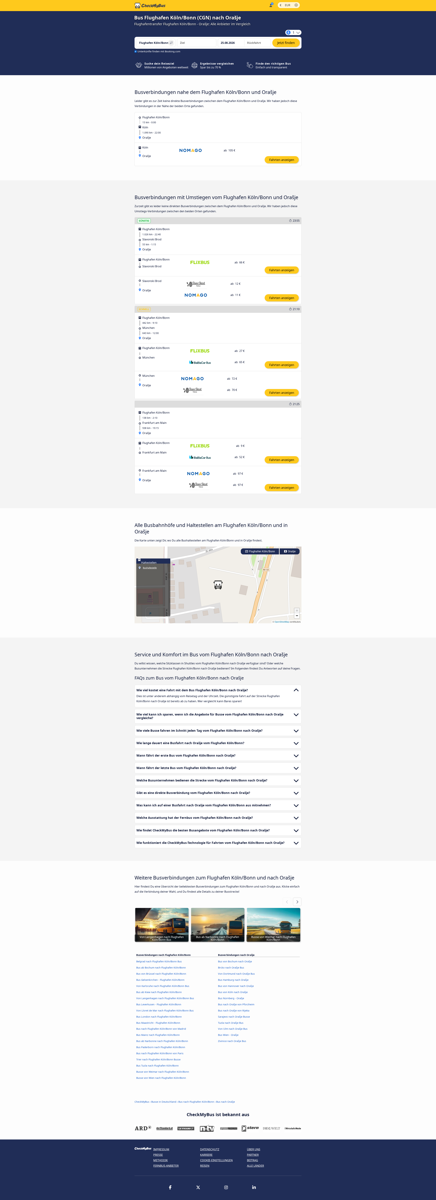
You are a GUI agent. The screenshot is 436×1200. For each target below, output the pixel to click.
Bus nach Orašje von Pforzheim (236, 1004)
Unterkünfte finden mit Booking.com (158, 51)
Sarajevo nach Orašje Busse (234, 1016)
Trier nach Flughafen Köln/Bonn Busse (158, 1059)
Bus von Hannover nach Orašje (236, 986)
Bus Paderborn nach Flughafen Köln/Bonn (160, 1047)
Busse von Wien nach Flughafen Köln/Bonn (161, 1077)
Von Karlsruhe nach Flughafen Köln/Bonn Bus (162, 986)
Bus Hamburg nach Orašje (233, 979)
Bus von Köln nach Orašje (233, 992)
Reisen (204, 1166)
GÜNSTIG (144, 220)
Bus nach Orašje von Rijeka (233, 1010)
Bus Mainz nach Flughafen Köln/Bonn (158, 1035)
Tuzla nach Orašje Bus (230, 1022)
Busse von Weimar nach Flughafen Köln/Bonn (162, 1071)
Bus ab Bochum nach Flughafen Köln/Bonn (161, 967)
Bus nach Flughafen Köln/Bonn (196, 1101)
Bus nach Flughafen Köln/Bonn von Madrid (161, 1028)
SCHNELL (144, 309)
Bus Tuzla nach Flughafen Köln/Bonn (157, 1065)
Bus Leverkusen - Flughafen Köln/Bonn (158, 1004)
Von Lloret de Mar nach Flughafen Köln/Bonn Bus (165, 1010)
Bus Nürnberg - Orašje (231, 998)
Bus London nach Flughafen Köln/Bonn (159, 1016)
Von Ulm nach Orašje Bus (232, 1028)
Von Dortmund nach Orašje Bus (236, 973)
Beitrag (252, 1160)
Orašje (291, 551)
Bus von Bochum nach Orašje (235, 961)
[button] (218, 585)
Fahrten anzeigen (281, 160)
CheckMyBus (142, 1101)
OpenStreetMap (282, 621)
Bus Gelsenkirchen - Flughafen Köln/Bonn (160, 979)
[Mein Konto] (271, 5)
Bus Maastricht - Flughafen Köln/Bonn (158, 1022)
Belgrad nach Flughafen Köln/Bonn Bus (159, 961)
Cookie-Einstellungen (216, 1160)
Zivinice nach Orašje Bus (232, 1041)
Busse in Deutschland (163, 1101)
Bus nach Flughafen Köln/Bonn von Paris (159, 1053)
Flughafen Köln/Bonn (261, 551)
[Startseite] (150, 6)
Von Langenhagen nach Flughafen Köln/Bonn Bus (165, 998)
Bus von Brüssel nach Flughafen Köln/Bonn (161, 973)
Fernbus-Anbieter (166, 1166)
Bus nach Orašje (225, 1101)
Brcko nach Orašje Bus (231, 967)
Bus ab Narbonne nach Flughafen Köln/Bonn (162, 1041)
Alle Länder (255, 1166)
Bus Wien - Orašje (228, 1035)
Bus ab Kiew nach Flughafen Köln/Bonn (159, 992)
